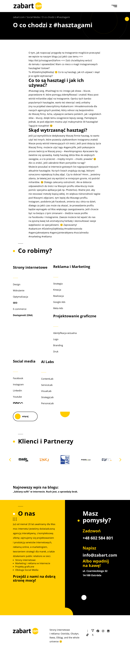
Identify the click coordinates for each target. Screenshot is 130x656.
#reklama (47, 236)
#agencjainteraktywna (61, 232)
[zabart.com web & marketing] (28, 5)
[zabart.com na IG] (103, 631)
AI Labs (47, 361)
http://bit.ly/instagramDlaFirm (45, 60)
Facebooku (37, 217)
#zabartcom (66, 106)
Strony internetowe (30, 267)
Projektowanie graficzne (74, 315)
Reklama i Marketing (71, 266)
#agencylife (70, 147)
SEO (15, 302)
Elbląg (59, 637)
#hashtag (50, 90)
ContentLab (47, 378)
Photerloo (71, 189)
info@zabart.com (100, 555)
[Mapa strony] (92, 631)
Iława (52, 637)
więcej (25, 416)
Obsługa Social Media (26, 569)
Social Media (33, 17)
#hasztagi (34, 90)
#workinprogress (73, 151)
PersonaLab (47, 403)
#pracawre (88, 151)
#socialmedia (81, 232)
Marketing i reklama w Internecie (32, 563)
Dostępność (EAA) (23, 315)
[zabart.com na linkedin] (108, 631)
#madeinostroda (84, 106)
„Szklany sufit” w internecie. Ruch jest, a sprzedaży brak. (45, 491)
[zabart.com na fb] (98, 631)
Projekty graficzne (24, 566)
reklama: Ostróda (60, 633)
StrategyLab (47, 397)
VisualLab (46, 391)
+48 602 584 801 (98, 538)
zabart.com (19, 17)
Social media (24, 361)
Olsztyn (74, 633)
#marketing (35, 236)
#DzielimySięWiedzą (42, 72)
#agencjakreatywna (39, 232)
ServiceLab (47, 384)
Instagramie (63, 98)
